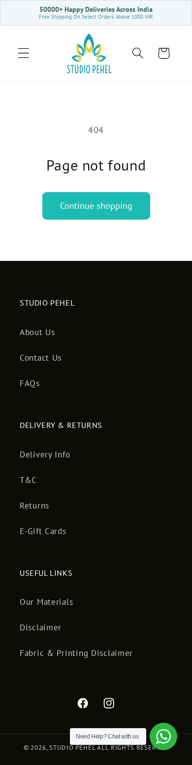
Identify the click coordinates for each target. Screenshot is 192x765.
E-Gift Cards (43, 531)
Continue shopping (96, 205)
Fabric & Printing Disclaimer (76, 653)
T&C (28, 480)
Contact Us (41, 357)
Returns (34, 505)
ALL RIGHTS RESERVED (132, 747)
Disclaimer (41, 627)
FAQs (30, 383)
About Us (37, 332)
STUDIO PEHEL (73, 747)
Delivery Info (45, 454)
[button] (24, 53)
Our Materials (46, 601)
